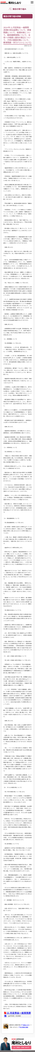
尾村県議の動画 (24, 1027)
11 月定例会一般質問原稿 (17, 1014)
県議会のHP (26, 1025)
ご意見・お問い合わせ (22, 1047)
